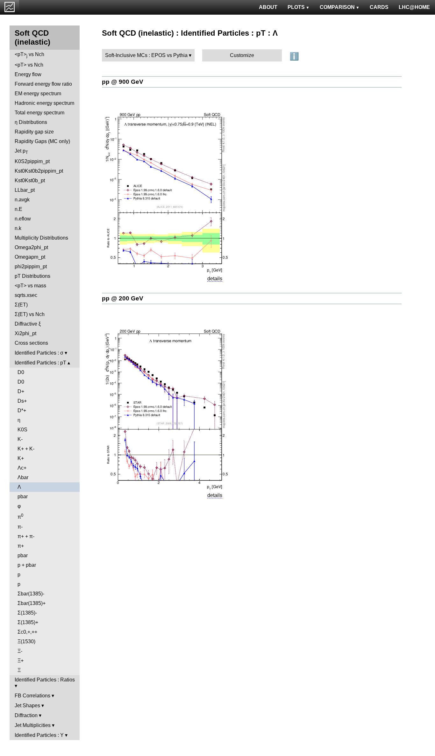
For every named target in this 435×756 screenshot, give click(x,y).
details (214, 278)
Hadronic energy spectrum (44, 103)
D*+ (22, 410)
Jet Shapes (27, 705)
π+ (21, 546)
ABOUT (268, 7)
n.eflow (23, 218)
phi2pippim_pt (31, 266)
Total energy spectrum (39, 112)
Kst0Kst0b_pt (30, 180)
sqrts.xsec (26, 295)
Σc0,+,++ (27, 632)
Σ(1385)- (27, 613)
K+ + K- (26, 448)
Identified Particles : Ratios (45, 679)
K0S (22, 429)
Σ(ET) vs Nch (30, 314)
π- (20, 526)
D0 (21, 372)
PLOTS (296, 7)
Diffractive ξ (28, 324)
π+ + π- (26, 536)
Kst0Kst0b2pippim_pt (39, 171)
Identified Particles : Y (39, 735)
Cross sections (31, 343)
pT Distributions (32, 276)
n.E (18, 209)
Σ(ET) (21, 304)
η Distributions (31, 122)
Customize (242, 55)
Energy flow (28, 74)
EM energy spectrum (38, 93)
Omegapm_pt (30, 257)
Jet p (21, 151)
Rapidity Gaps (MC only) (42, 141)
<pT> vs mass (30, 285)
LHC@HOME (414, 7)
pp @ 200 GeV (122, 298)
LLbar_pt (25, 190)
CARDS (379, 7)
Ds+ (22, 401)
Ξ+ (21, 660)
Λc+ (22, 468)
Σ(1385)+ (28, 622)
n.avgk (22, 199)
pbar (23, 496)
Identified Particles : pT (40, 362)
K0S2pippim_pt (32, 161)
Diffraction (26, 715)
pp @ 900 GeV (122, 81)
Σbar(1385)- (31, 593)
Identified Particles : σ (39, 353)
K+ (21, 458)
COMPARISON (337, 7)
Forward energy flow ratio (43, 84)
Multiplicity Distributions (41, 238)
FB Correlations (32, 695)
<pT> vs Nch (29, 55)
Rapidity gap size (34, 131)
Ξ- (20, 651)
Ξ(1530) (26, 641)
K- (20, 439)
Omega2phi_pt (31, 247)
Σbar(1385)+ (32, 603)
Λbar (23, 477)
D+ (21, 391)
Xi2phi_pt (25, 333)
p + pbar (27, 565)
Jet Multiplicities (33, 725)
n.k (18, 228)
